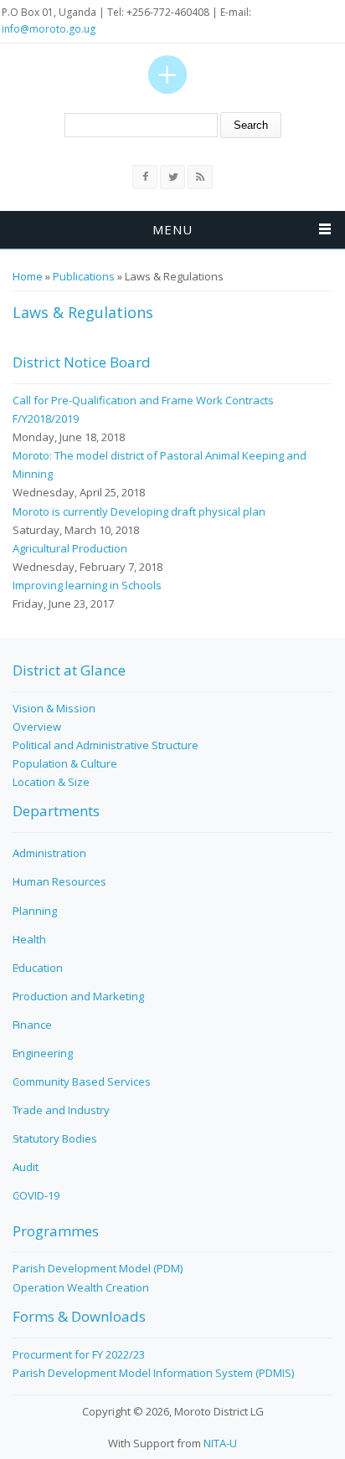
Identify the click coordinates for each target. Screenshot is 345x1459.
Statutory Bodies (55, 1138)
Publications (84, 276)
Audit (26, 1166)
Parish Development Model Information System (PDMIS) (153, 1372)
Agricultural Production (70, 548)
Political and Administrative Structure (105, 745)
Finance (32, 1024)
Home (28, 276)
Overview (37, 726)
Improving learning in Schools (87, 585)
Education (38, 967)
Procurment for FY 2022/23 (79, 1354)
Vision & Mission (54, 708)
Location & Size (51, 781)
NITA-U (220, 1443)
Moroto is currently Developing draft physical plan (139, 511)
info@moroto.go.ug (48, 29)
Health (29, 939)
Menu (172, 229)
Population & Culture (65, 763)
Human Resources (59, 881)
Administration (49, 853)
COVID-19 (36, 1195)
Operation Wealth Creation (81, 1287)
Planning (35, 910)
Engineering (43, 1053)
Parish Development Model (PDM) (98, 1268)
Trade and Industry (61, 1109)
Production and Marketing (78, 996)
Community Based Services (82, 1081)
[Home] (167, 74)
